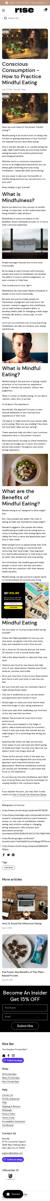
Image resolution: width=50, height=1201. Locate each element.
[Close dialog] (47, 584)
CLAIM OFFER (13, 607)
